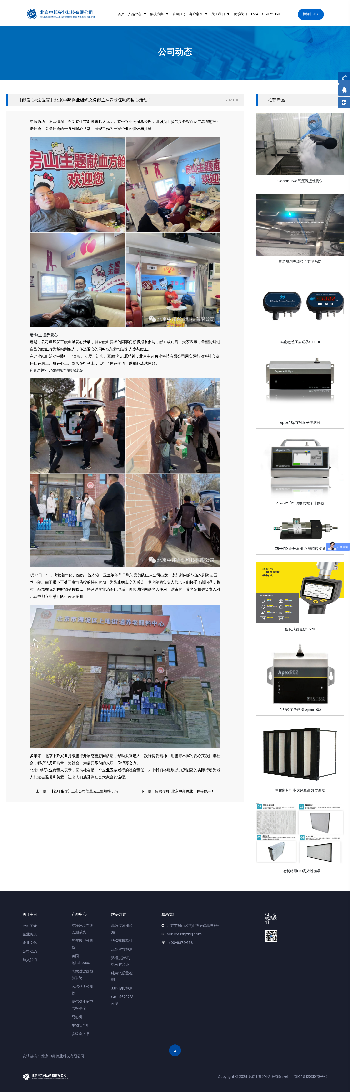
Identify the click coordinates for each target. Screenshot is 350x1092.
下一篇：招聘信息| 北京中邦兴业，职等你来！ (177, 791)
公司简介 (30, 925)
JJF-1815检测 (122, 988)
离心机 (77, 1016)
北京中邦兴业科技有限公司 (62, 1055)
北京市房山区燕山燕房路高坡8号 (193, 925)
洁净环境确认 (122, 940)
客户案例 (196, 14)
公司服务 (179, 14)
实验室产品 (81, 1033)
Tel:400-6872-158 (265, 14)
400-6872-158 (180, 942)
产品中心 (134, 14)
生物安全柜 (81, 1025)
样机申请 (309, 14)
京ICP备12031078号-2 (310, 1076)
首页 (121, 14)
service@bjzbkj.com (184, 934)
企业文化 (30, 942)
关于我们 (218, 14)
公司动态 (30, 951)
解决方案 (157, 14)
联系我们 (240, 14)
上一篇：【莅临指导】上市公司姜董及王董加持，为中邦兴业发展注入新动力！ (80, 791)
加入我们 (30, 959)
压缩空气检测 (122, 949)
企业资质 (30, 934)
